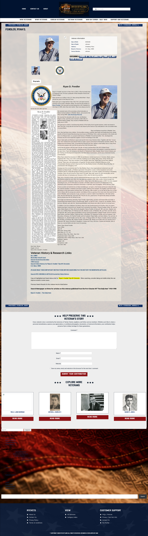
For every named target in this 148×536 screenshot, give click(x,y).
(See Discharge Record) (75, 114)
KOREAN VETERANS (57, 20)
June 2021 (8, 467)
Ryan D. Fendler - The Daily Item (41, 293)
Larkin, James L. (10, 444)
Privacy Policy (33, 520)
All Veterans (71, 514)
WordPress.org (9, 488)
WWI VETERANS (26, 20)
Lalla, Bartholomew (20, 452)
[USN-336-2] (36, 70)
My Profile (105, 523)
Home (24, 9)
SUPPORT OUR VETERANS (120, 20)
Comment (74, 330)
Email (58, 358)
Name (58, 353)
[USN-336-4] (61, 70)
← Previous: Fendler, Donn (17, 25)
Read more (18, 418)
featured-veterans (10, 475)
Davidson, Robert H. (11, 442)
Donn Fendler (56, 105)
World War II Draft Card (38, 257)
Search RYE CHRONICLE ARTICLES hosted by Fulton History (50, 274)
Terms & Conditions (35, 523)
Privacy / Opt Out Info (109, 517)
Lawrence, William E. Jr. (28, 458)
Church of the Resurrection (91, 56)
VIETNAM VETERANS (75, 20)
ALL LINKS (34, 255)
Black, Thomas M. (10, 440)
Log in (7, 482)
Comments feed (10, 486)
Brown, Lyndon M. (26, 460)
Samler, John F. (9, 438)
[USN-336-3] (48, 69)
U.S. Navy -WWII (36, 266)
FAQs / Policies (107, 514)
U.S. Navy (112, 56)
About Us (32, 514)
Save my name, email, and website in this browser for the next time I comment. (74, 368)
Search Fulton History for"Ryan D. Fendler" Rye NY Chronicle (50, 264)
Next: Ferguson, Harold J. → (130, 25)
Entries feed (9, 484)
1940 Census (35, 262)
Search (3, 492)
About (45, 9)
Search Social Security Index (40, 260)
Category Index (72, 517)
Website (58, 363)
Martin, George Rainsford (20, 454)
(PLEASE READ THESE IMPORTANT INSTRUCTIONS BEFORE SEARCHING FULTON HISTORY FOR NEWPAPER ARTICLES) (68, 270)
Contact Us (34, 9)
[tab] (36, 81)
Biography (36, 81)
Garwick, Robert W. (19, 456)
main (105, 56)
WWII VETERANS (41, 20)
